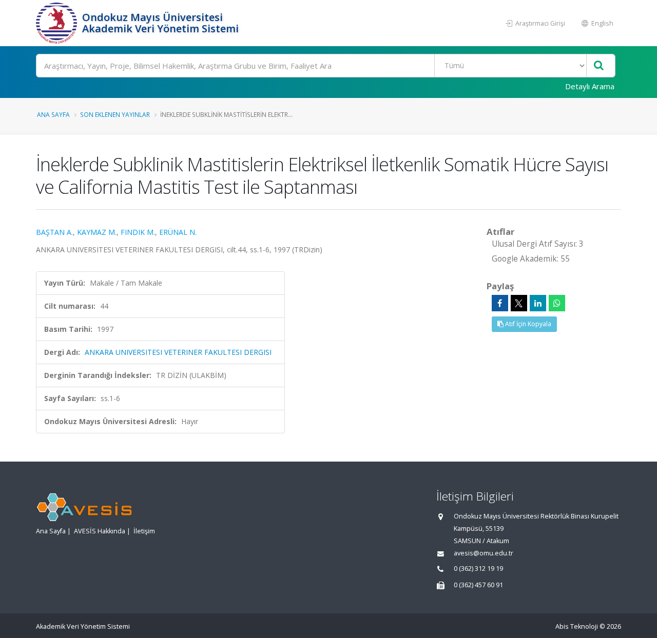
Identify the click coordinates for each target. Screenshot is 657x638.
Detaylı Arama (589, 86)
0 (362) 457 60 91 (478, 585)
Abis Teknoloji (576, 626)
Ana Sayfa (53, 114)
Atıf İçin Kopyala (527, 324)
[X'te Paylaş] (519, 303)
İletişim (144, 531)
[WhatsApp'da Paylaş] (557, 303)
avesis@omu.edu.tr (483, 553)
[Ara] (598, 65)
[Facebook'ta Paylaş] (500, 303)
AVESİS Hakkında (99, 531)
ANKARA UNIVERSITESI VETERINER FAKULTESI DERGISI (178, 352)
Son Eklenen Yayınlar (115, 114)
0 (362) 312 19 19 (478, 568)
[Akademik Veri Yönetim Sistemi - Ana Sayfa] (58, 23)
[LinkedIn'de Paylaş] (538, 303)
